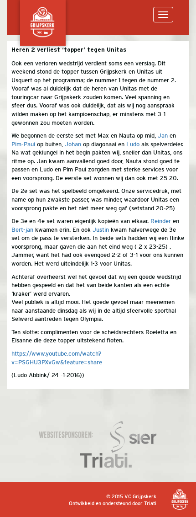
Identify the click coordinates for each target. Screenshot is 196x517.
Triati (150, 503)
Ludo (132, 144)
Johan (73, 144)
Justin (101, 229)
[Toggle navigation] (163, 14)
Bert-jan (22, 229)
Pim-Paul (23, 144)
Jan (163, 135)
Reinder (160, 221)
